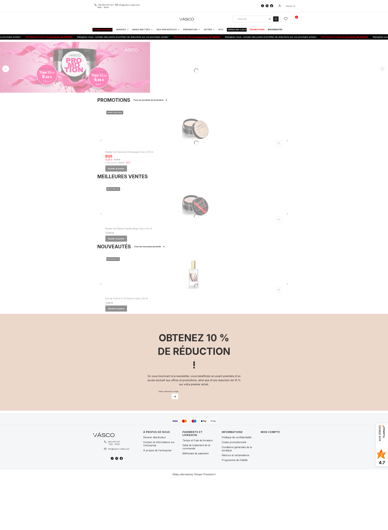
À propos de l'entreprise (157, 450)
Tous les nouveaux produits (147, 246)
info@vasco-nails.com (129, 5)
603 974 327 (114, 442)
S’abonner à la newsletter (175, 396)
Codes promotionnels (234, 442)
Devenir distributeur (154, 437)
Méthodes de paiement (195, 453)
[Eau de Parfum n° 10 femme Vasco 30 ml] (194, 275)
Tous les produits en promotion (148, 100)
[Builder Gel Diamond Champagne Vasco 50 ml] (194, 129)
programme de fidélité (46, 36)
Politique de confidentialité (236, 437)
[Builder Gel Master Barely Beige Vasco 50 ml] (194, 205)
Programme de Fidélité (235, 460)
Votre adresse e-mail (168, 391)
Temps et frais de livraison (197, 440)
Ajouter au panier (116, 168)
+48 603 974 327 (105, 5)
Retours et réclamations (235, 455)
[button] (276, 19)
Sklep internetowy (193, 474)
